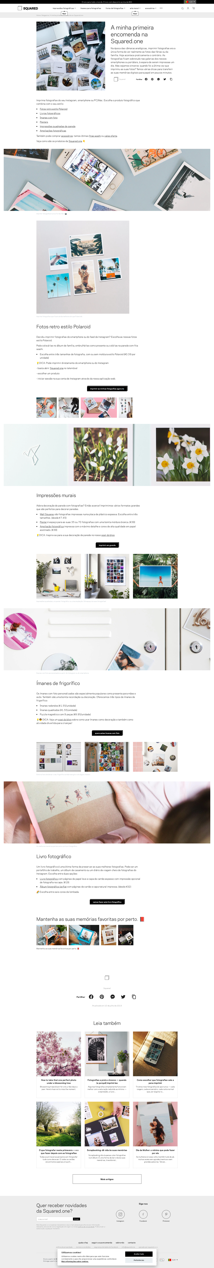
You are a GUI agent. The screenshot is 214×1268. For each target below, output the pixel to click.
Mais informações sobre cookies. (75, 1261)
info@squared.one (128, 1247)
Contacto (132, 1242)
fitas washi (95, 135)
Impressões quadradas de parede (57, 126)
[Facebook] (146, 79)
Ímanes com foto (48, 117)
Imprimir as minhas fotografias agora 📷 (107, 388)
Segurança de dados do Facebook (106, 1247)
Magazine (45, 15)
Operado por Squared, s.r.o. (148, 1247)
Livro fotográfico (49, 878)
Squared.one (75, 141)
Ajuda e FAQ (83, 1242)
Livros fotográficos (50, 113)
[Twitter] (164, 79)
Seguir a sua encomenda (102, 1242)
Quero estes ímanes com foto (107, 733)
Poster (43, 522)
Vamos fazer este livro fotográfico (107, 901)
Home (38, 15)
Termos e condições (83, 1247)
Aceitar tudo (139, 1254)
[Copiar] (171, 79)
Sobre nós (120, 1242)
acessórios (67, 135)
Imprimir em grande (107, 545)
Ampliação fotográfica (52, 526)
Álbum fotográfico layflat (53, 886)
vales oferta (110, 135)
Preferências (139, 1260)
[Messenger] (158, 79)
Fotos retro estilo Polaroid (53, 108)
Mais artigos (107, 1179)
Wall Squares (47, 514)
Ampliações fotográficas (53, 130)
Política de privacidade (64, 1247)
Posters (44, 122)
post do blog (108, 535)
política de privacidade (86, 1226)
